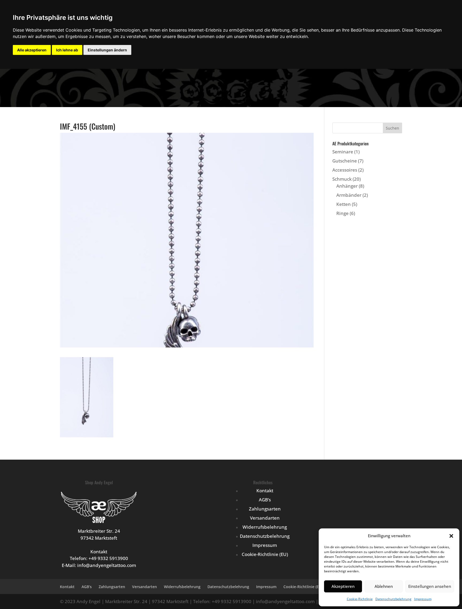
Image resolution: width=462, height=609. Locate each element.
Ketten (343, 204)
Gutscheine (344, 161)
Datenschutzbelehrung (393, 599)
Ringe (342, 213)
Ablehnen (384, 586)
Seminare (342, 152)
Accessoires (344, 170)
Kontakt (264, 490)
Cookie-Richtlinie (360, 599)
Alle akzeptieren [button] (32, 50)
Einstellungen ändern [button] (107, 50)
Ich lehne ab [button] (67, 50)
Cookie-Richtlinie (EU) (265, 554)
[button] (451, 536)
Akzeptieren (343, 586)
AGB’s (265, 500)
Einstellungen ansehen (429, 586)
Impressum (423, 599)
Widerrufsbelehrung (264, 527)
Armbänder (348, 195)
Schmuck (342, 179)
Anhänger (347, 186)
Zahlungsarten (265, 509)
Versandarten (265, 518)
